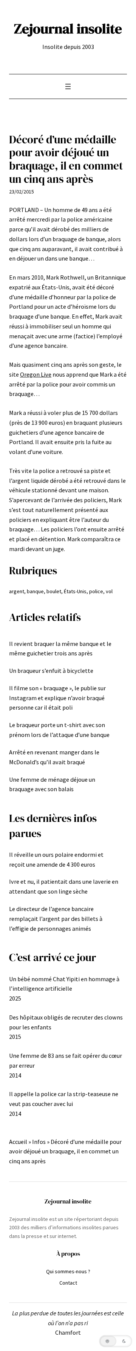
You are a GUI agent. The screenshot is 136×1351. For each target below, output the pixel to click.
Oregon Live (35, 374)
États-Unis (75, 591)
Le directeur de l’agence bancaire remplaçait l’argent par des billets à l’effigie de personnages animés (55, 918)
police (96, 591)
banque (35, 591)
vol (109, 591)
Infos (39, 1141)
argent (16, 591)
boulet (53, 591)
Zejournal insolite (68, 28)
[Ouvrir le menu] (68, 86)
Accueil (18, 1141)
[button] (115, 1341)
